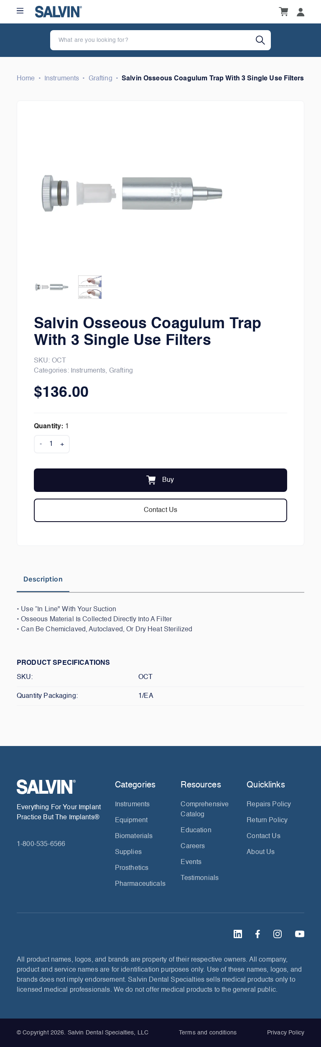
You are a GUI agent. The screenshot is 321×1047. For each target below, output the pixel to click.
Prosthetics (132, 868)
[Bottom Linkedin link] (238, 934)
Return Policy (267, 820)
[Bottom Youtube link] (299, 934)
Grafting (100, 78)
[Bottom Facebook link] (257, 934)
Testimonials (200, 878)
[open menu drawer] (20, 10)
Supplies (128, 852)
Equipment (131, 820)
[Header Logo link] (58, 12)
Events (191, 862)
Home (26, 78)
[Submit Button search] (263, 40)
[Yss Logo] (62, 786)
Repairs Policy (269, 804)
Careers (193, 846)
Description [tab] (43, 579)
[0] (283, 12)
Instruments (61, 78)
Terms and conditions (208, 1033)
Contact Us (161, 510)
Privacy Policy (285, 1033)
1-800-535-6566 (41, 844)
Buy (168, 480)
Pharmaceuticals (140, 884)
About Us (261, 852)
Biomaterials (134, 836)
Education (196, 830)
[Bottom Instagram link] (277, 934)
